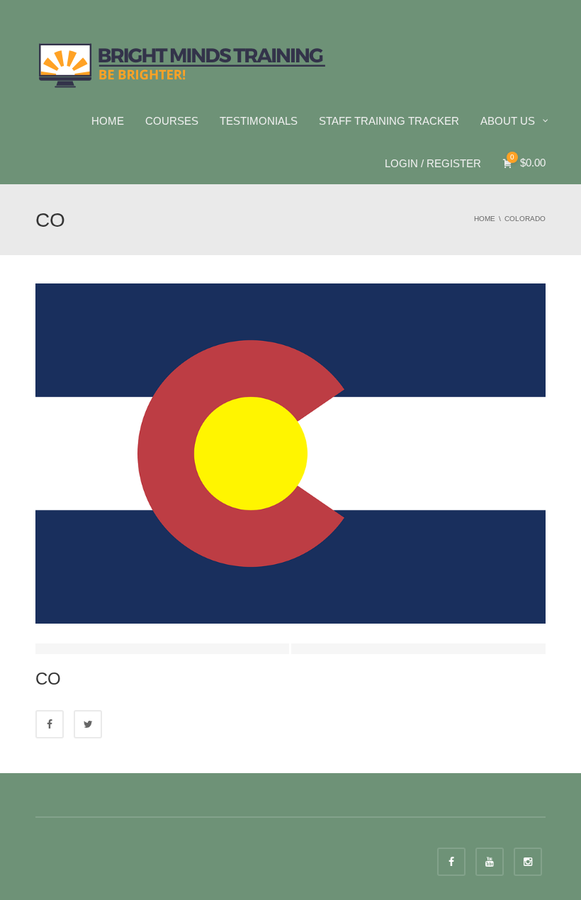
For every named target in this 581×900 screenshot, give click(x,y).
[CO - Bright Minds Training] (182, 63)
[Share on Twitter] (88, 724)
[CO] (290, 453)
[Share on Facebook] (49, 724)
